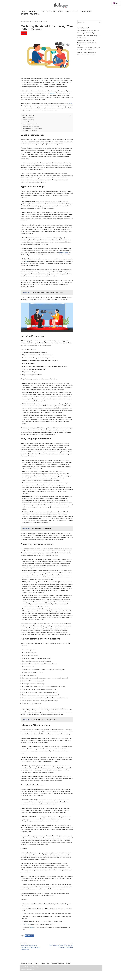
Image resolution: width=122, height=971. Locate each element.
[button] (39, 14)
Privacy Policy (45, 963)
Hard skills (33, 11)
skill (57, 82)
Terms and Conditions (57, 963)
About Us (23, 967)
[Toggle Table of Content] (70, 115)
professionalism (63, 253)
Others (24, 14)
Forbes (31, 927)
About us (36, 963)
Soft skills (46, 11)
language (52, 93)
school (70, 104)
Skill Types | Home (26, 963)
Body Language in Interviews (30, 124)
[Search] (99, 22)
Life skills (58, 11)
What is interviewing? (28, 117)
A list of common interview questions (32, 128)
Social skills (86, 11)
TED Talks (26, 924)
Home (23, 11)
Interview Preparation (28, 122)
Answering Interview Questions (31, 126)
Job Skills (23, 33)
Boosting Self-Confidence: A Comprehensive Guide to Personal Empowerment (87, 43)
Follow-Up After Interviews (30, 130)
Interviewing (29, 935)
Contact (68, 963)
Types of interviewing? (28, 119)
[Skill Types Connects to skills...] (61, 5)
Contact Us (31, 969)
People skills (71, 11)
